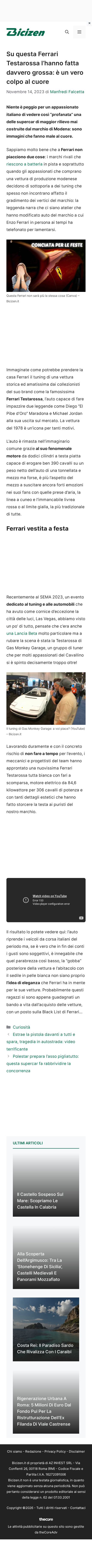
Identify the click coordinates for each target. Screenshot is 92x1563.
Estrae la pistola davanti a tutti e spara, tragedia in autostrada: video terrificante (40, 1041)
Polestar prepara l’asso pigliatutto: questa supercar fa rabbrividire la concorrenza (42, 1063)
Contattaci (78, 1508)
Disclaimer (77, 1451)
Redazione (33, 1451)
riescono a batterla (24, 164)
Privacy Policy (55, 1451)
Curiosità (21, 1027)
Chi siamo (14, 1451)
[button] (67, 32)
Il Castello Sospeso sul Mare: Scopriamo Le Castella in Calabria (40, 1201)
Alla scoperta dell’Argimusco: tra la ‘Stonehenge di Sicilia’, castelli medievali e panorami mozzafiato (39, 1266)
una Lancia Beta (21, 633)
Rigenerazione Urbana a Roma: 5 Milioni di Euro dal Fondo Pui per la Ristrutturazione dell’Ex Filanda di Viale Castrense (44, 1411)
